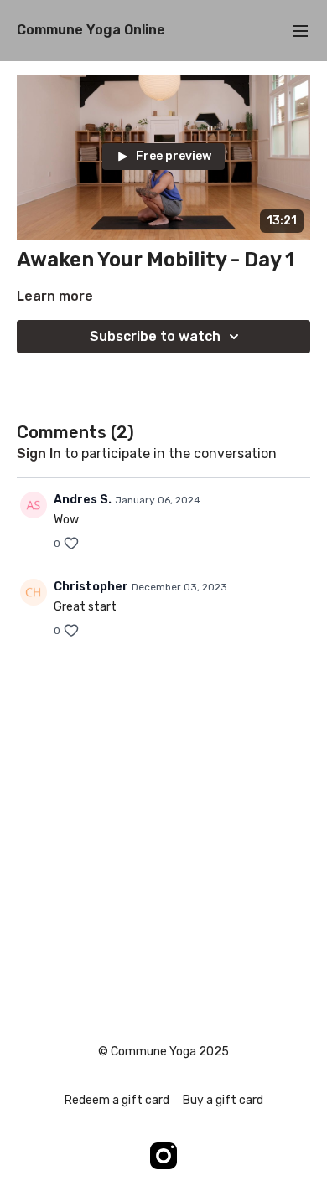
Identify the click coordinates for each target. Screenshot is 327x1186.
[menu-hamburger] (300, 30)
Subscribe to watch (155, 336)
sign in (39, 454)
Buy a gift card (223, 1100)
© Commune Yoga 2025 (163, 1052)
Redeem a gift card (117, 1100)
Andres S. (83, 499)
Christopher (91, 587)
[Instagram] (163, 1155)
